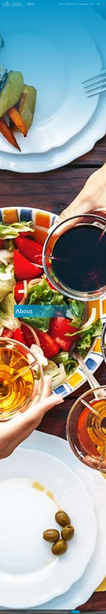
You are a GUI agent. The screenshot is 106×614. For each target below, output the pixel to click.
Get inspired (83, 4)
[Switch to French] (103, 6)
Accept (75, 611)
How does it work (71, 4)
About (98, 4)
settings (66, 612)
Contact (92, 4)
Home (61, 4)
